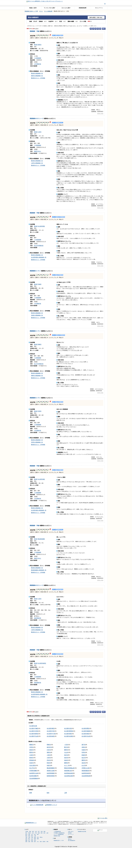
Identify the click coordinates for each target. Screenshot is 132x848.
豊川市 (66, 747)
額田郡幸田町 (50, 776)
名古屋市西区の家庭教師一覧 (38, 257)
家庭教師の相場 (57, 835)
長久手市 (31, 768)
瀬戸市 (83, 744)
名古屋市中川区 (51, 733)
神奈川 (29, 832)
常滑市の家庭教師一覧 (37, 442)
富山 (35, 834)
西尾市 (39, 44)
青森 (30, 831)
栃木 (44, 832)
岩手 (39, 831)
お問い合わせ (70, 831)
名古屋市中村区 (33, 731)
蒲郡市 (49, 752)
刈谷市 (49, 750)
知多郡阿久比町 (33, 773)
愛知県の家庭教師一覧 (37, 73)
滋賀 (35, 837)
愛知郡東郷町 (41, 539)
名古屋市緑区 (50, 736)
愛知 (26, 835)
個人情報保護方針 (71, 840)
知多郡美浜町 (85, 773)
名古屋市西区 (41, 226)
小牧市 (49, 755)
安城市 (39, 284)
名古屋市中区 (50, 731)
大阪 (26, 837)
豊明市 (83, 760)
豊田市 (66, 750)
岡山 (29, 838)
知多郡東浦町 (50, 773)
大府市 (39, 132)
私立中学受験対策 (38, 245)
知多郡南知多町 (68, 773)
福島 (44, 831)
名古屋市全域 (33, 726)
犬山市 (66, 752)
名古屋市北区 (68, 728)
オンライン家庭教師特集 (59, 834)
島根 (35, 838)
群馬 (41, 832)
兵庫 (29, 837)
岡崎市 (39, 344)
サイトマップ (70, 834)
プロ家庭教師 (37, 58)
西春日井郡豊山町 (69, 768)
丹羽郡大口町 (85, 768)
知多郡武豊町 (33, 776)
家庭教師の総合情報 (82, 831)
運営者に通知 (100, 113)
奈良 (38, 837)
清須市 (83, 763)
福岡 (26, 841)
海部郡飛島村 (85, 770)
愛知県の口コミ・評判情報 (38, 78)
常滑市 (39, 411)
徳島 (32, 840)
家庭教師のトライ (35, 271)
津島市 (83, 747)
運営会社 (70, 839)
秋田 (33, 831)
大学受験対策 (37, 64)
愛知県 (36, 44)
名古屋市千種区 (33, 728)
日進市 (31, 763)
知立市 (83, 757)
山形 (36, 831)
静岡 (30, 792)
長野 (29, 834)
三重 (65, 792)
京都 (32, 837)
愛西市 (66, 763)
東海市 (31, 757)
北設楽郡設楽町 (68, 776)
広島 (26, 838)
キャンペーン (99, 8)
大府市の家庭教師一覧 (37, 163)
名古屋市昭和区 (68, 731)
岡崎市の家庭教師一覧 (37, 375)
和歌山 (41, 837)
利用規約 (70, 832)
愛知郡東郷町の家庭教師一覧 (38, 570)
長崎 (32, 841)
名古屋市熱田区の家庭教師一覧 (39, 694)
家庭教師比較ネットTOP (59, 840)
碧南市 (31, 750)
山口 (32, 838)
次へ (104, 28)
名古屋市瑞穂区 (86, 731)
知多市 (66, 757)
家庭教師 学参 (34, 31)
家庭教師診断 (82, 8)
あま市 (83, 765)
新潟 (26, 834)
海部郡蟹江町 (68, 770)
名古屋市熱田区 (42, 663)
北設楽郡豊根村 (33, 778)
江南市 (31, 755)
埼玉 (33, 832)
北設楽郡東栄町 (86, 776)
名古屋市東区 (50, 728)
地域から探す (33, 8)
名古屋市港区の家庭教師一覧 (38, 510)
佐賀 (29, 841)
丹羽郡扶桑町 (33, 770)
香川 (29, 840)
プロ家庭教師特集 (57, 831)
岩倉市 (66, 760)
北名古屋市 (32, 765)
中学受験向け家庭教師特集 (59, 832)
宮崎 (41, 841)
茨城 (39, 832)
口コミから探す (66, 8)
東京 (26, 832)
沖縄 (47, 841)
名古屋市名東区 (68, 736)
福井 (38, 834)
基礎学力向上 (37, 151)
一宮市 (66, 744)
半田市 (31, 747)
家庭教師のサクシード (36, 118)
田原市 (49, 763)
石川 (32, 834)
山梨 (47, 832)
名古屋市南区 (85, 733)
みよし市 (66, 765)
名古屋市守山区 (33, 736)
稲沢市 (66, 755)
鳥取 (38, 838)
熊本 (35, 841)
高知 (35, 840)
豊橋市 (31, 744)
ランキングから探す (49, 8)
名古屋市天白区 (86, 736)
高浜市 (49, 760)
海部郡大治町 (50, 770)
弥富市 (49, 765)
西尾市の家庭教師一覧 (37, 75)
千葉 (36, 832)
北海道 (26, 831)
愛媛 (26, 840)
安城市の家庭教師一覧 (37, 315)
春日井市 (49, 747)
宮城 (41, 831)
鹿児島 (44, 841)
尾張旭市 (31, 760)
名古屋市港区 (41, 479)
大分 (38, 841)
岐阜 (48, 792)
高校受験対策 (37, 618)
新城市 (83, 755)
